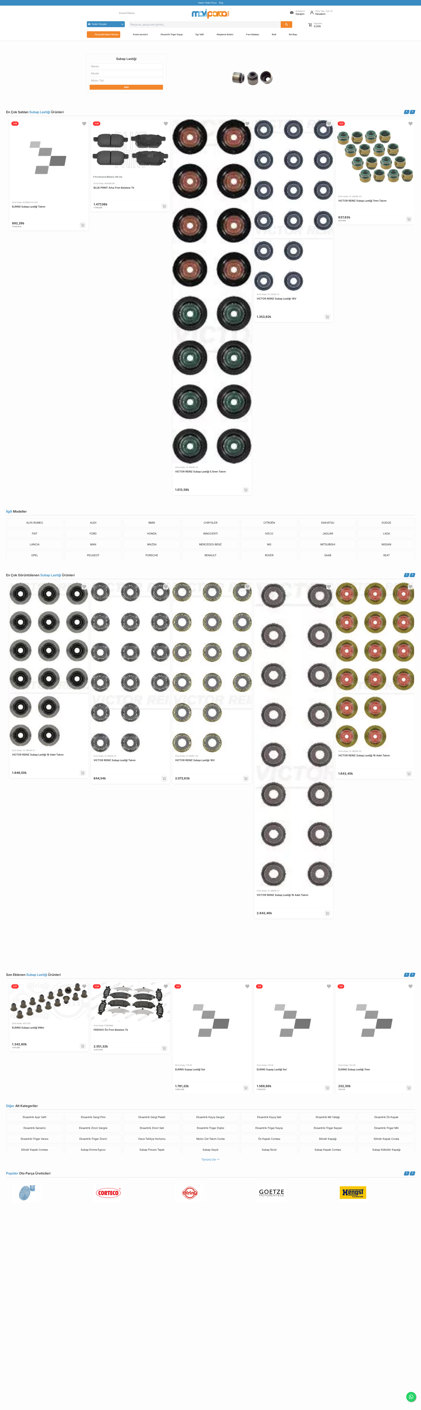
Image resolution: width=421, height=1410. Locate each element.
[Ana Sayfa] (210, 14)
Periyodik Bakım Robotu (107, 34)
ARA (126, 87)
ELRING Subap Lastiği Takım (28, 206)
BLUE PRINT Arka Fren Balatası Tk (114, 187)
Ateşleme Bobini (225, 34)
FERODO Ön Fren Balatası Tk (111, 1029)
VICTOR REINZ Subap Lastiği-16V (276, 298)
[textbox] (96, 66)
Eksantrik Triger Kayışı (172, 34)
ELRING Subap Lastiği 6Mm (28, 1027)
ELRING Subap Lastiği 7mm (354, 1069)
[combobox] (126, 66)
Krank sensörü (140, 34)
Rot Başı (293, 34)
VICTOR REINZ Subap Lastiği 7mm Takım (362, 200)
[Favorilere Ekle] (84, 123)
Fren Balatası (252, 34)
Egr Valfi (200, 34)
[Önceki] (406, 112)
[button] (106, 24)
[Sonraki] (412, 112)
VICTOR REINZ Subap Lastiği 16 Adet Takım (37, 754)
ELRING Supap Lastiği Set (190, 1069)
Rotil (274, 34)
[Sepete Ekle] (83, 225)
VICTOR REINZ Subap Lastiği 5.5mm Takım (200, 471)
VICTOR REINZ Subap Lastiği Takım (115, 760)
